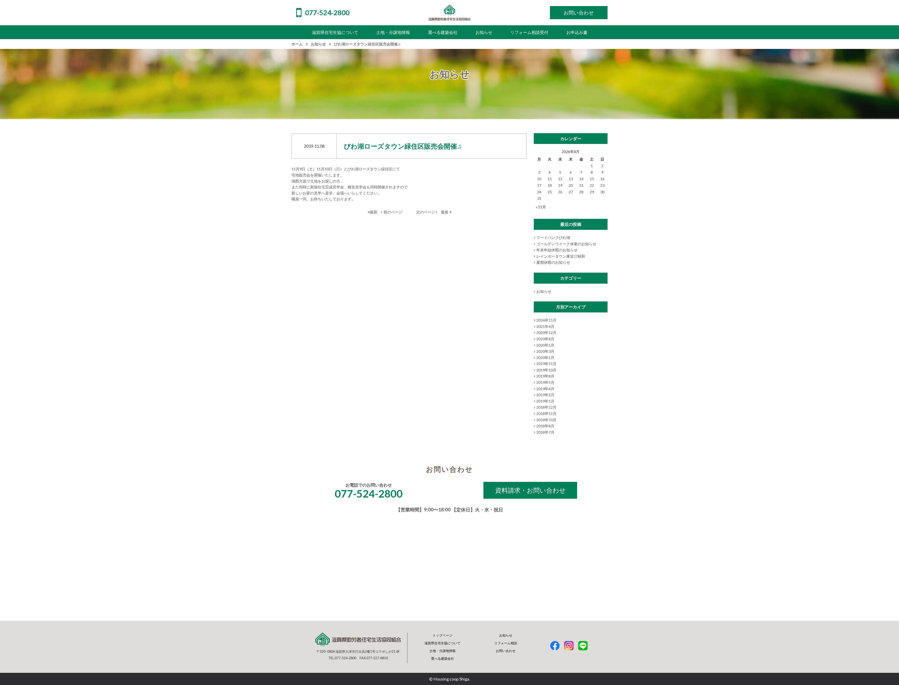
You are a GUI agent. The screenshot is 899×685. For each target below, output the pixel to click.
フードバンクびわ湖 (553, 237)
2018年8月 (545, 426)
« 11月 (541, 207)
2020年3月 (545, 351)
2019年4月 (545, 388)
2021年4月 (545, 326)
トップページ (442, 635)
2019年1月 (545, 401)
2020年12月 (546, 332)
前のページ (392, 212)
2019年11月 (546, 363)
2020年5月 (545, 345)
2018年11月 (546, 413)
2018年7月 (545, 432)
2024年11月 (546, 320)
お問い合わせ (506, 651)
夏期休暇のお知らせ (553, 262)
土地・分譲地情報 (442, 651)
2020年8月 (545, 339)
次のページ (425, 212)
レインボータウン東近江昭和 (560, 256)
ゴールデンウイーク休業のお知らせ (566, 244)
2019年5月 (545, 382)
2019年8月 (545, 376)
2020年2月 (545, 357)
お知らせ (543, 291)
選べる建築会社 (442, 658)
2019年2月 (545, 394)
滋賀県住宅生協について (442, 643)
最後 (444, 212)
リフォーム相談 (505, 643)
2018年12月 (546, 407)
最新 (373, 212)
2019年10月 (546, 370)
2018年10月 (546, 420)
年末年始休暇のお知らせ (557, 250)
